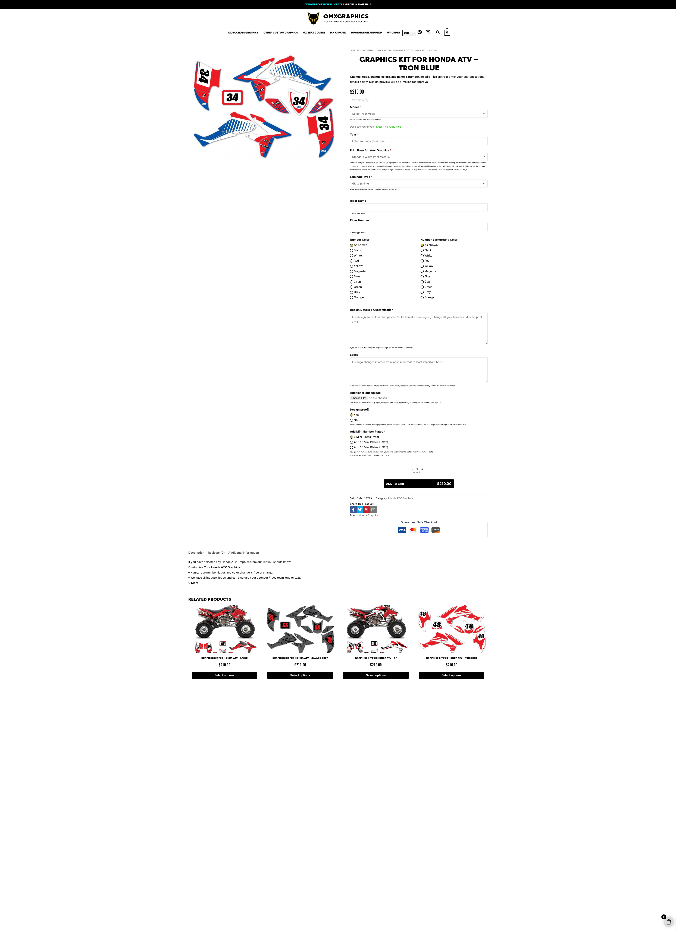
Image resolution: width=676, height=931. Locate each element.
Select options (224, 675)
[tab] (196, 553)
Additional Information (243, 552)
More (195, 583)
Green (357, 287)
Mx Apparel (338, 32)
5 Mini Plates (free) (366, 437)
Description (196, 552)
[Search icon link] (438, 32)
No (355, 420)
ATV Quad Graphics (366, 50)
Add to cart (419, 484)
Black (357, 250)
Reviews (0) (216, 552)
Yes (356, 415)
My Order (393, 32)
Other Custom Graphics (281, 32)
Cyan (357, 281)
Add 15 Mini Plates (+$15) (370, 447)
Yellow (358, 266)
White (357, 255)
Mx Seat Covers (314, 32)
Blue (356, 276)
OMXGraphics (346, 16)
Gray (356, 292)
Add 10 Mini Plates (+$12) (370, 442)
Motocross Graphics (243, 32)
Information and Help (366, 32)
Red (356, 260)
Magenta (359, 271)
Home (352, 50)
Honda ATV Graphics (387, 50)
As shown (360, 245)
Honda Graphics (369, 515)
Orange (358, 297)
